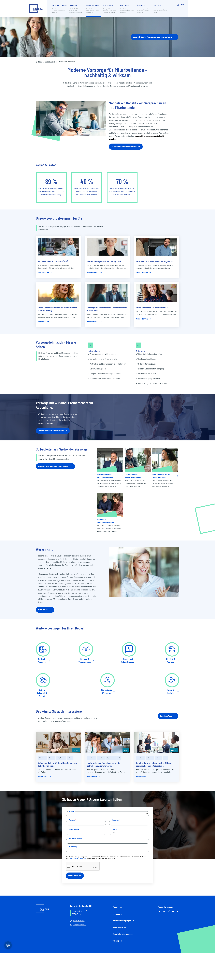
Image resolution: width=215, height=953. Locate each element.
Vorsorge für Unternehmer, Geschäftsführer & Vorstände (107, 309)
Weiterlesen (42, 777)
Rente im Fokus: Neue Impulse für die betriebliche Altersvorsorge (103, 764)
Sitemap (116, 941)
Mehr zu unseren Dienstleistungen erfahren (53, 466)
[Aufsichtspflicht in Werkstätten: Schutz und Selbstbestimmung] (58, 742)
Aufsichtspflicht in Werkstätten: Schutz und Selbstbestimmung (57, 764)
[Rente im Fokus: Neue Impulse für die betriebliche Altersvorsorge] (107, 742)
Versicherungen (50, 62)
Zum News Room (166, 716)
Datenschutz (118, 928)
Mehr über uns (43, 610)
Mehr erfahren (43, 273)
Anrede (71, 811)
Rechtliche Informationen (123, 934)
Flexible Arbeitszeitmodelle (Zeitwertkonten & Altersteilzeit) (57, 309)
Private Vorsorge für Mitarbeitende (152, 308)
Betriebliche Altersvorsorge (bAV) (53, 261)
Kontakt (116, 907)
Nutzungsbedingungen (122, 921)
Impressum (117, 914)
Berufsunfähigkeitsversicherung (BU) (104, 261)
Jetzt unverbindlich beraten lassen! (124, 146)
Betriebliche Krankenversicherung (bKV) (154, 261)
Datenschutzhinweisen (77, 859)
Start (40, 62)
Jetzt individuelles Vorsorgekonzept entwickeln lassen (152, 37)
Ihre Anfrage (73, 847)
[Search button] (174, 10)
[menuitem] (59, 10)
